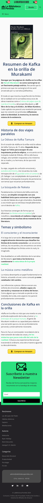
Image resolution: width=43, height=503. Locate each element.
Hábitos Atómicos (8, 419)
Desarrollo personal (9, 456)
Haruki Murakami (11, 83)
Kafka (17, 205)
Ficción (4, 466)
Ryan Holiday (6, 439)
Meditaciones (6, 426)
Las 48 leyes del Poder (10, 416)
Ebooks (31, 7)
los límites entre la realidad (21, 213)
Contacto (6, 496)
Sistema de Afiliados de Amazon (21, 498)
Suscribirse (21, 401)
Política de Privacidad (17, 496)
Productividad (7, 459)
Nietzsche (5, 435)
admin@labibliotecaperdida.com (21, 474)
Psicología (5, 462)
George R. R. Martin (9, 445)
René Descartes (7, 442)
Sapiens (5, 422)
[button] (40, 7)
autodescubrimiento (9, 171)
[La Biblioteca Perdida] (11, 7)
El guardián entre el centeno (27, 173)
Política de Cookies (32, 496)
